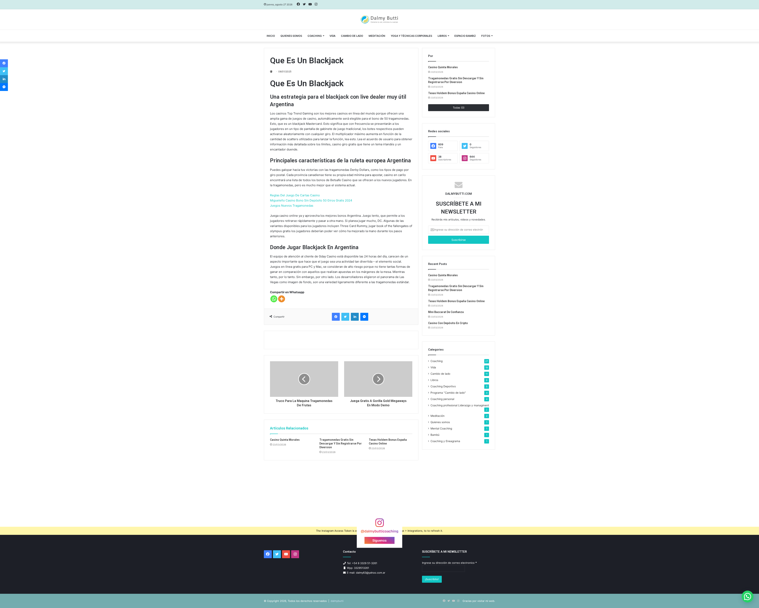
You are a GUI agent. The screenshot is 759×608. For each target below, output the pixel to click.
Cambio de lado (352, 35)
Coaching (315, 35)
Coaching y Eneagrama (445, 441)
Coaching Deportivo (443, 386)
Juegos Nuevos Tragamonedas (291, 205)
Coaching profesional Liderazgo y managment (459, 405)
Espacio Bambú (465, 35)
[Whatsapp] (273, 298)
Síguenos (379, 540)
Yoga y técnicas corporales (411, 35)
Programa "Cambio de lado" (448, 392)
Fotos (485, 35)
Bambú (434, 434)
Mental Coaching (441, 428)
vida (332, 35)
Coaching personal (442, 399)
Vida (433, 367)
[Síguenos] (379, 525)
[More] (281, 298)
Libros (442, 35)
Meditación (377, 35)
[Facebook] (336, 317)
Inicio (271, 35)
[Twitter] (345, 317)
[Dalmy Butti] (379, 19)
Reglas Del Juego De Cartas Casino (295, 195)
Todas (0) (458, 107)
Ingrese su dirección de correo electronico (449, 562)
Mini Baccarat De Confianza (446, 312)
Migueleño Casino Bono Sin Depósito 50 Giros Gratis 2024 (311, 200)
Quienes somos (291, 35)
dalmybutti (337, 600)
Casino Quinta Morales (285, 439)
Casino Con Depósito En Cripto (448, 323)
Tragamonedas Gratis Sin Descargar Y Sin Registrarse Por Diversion (340, 443)
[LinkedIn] (355, 317)
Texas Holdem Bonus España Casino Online (456, 93)
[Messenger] (364, 317)
